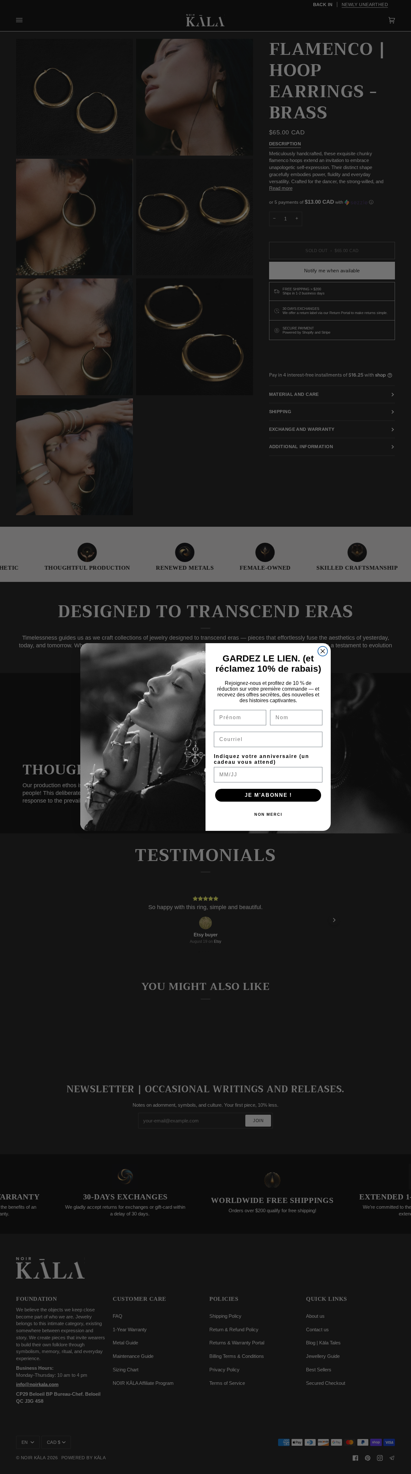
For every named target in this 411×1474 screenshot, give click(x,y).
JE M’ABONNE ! (268, 795)
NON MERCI (268, 814)
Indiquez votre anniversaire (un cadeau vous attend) (261, 759)
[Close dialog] (323, 651)
